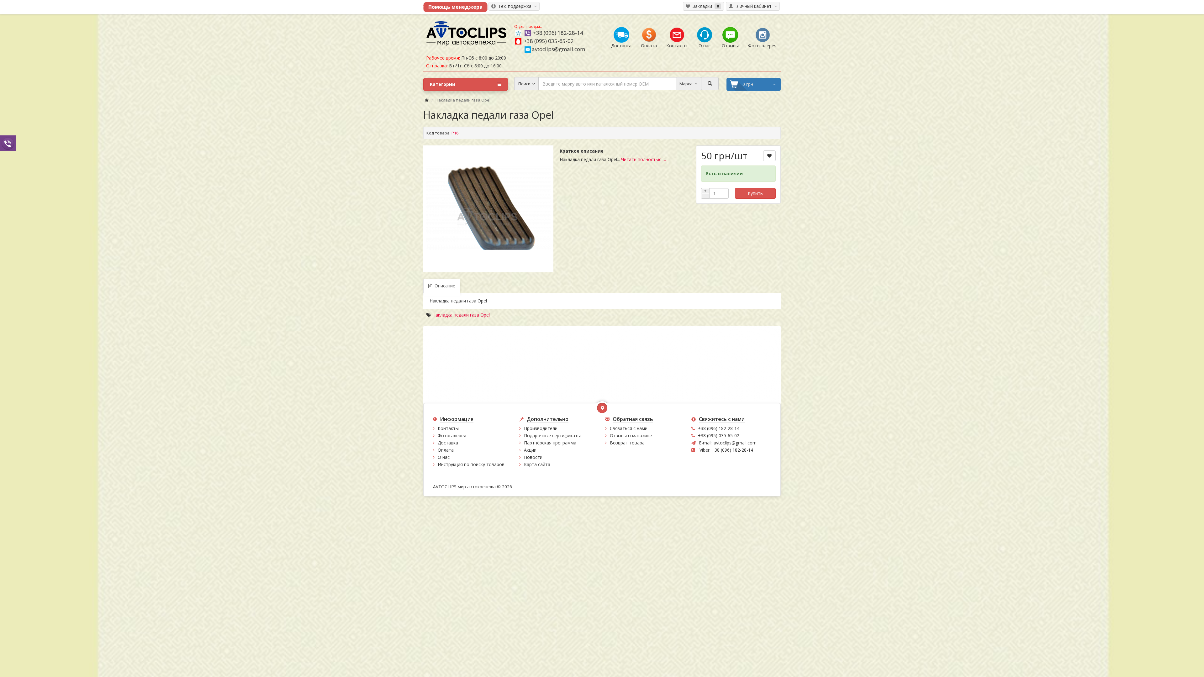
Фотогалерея (452, 435)
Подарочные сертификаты (552, 435)
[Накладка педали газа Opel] (488, 208)
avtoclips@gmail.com (558, 49)
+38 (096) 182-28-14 (558, 32)
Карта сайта (537, 464)
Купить (755, 193)
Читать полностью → (644, 159)
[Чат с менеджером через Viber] (8, 143)
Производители (540, 428)
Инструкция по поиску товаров (471, 464)
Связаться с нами (628, 428)
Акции (530, 450)
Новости (533, 457)
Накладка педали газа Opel (461, 315)
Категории (442, 84)
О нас (444, 457)
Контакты (448, 428)
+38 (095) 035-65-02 (549, 41)
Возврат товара (627, 443)
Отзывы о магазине (631, 435)
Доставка (448, 443)
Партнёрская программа (550, 443)
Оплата (446, 450)
